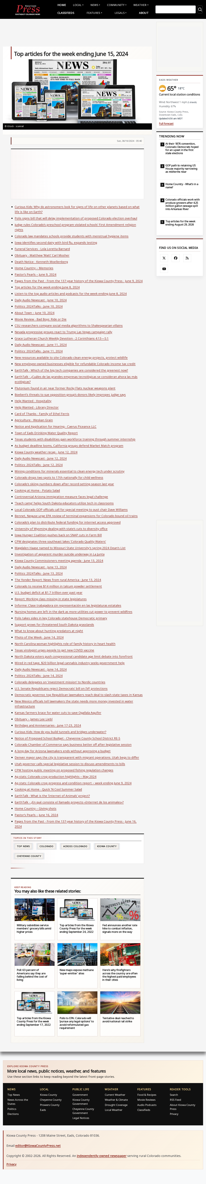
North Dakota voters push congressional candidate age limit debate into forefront (74, 656)
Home (61, 5)
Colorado (46, 846)
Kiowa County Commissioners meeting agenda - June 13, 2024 (59, 561)
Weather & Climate (116, 1100)
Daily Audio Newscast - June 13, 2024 (41, 567)
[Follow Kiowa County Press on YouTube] (164, 269)
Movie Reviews (146, 1100)
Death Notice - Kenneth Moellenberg (41, 262)
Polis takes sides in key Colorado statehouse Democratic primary (61, 618)
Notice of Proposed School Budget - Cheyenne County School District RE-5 (67, 738)
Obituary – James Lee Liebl (33, 719)
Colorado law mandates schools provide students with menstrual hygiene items (71, 236)
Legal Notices (80, 1118)
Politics (11, 1109)
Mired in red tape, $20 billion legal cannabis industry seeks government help (70, 663)
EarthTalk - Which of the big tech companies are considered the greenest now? (71, 370)
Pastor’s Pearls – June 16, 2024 (36, 815)
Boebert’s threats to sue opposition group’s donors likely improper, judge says (70, 394)
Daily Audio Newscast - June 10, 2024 (41, 300)
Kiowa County (107, 846)
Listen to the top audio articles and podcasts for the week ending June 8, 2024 (71, 293)
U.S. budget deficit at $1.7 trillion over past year (48, 592)
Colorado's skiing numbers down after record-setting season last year (64, 484)
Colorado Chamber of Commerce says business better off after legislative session (73, 744)
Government (80, 1095)
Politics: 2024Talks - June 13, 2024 (39, 573)
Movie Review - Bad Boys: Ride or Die (40, 319)
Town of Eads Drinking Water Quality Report (46, 433)
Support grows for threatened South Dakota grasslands (54, 624)
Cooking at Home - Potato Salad (37, 490)
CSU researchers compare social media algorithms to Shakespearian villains (69, 325)
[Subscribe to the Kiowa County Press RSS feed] (187, 258)
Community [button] (115, 5)
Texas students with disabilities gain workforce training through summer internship (75, 439)
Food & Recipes (146, 1095)
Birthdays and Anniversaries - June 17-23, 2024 (48, 725)
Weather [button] (140, 5)
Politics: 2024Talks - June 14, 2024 (39, 675)
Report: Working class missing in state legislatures (51, 599)
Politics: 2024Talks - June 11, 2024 (39, 351)
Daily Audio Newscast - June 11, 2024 (41, 345)
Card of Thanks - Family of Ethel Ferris (42, 414)
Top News (23, 846)
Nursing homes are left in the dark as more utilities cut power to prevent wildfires (73, 612)
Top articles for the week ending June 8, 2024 (47, 287)
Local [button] (77, 5)
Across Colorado (75, 846)
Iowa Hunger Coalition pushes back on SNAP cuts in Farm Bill (58, 535)
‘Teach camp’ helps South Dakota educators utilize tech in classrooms (64, 503)
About (144, 13)
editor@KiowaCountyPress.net (38, 1145)
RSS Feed (175, 1100)
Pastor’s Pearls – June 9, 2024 (35, 274)
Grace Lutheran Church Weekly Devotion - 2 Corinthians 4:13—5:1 (62, 338)
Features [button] (93, 13)
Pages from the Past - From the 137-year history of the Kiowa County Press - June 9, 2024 (79, 281)
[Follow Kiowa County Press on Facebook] (176, 258)
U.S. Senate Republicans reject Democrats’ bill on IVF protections (61, 688)
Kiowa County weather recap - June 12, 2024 (46, 452)
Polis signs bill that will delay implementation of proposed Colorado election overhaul (76, 218)
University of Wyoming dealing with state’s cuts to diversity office (61, 529)
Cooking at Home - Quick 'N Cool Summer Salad (48, 789)
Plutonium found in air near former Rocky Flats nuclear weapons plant (65, 388)
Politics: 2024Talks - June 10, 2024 (39, 306)
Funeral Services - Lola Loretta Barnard (42, 249)
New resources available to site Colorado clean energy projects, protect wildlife (71, 357)
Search (174, 1095)
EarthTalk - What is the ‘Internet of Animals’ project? (52, 796)
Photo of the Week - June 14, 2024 (39, 637)
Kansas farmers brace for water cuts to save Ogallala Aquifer (58, 713)
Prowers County (49, 1105)
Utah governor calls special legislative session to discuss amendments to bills (70, 764)
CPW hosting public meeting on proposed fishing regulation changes (64, 770)
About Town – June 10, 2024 (34, 313)
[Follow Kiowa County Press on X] (164, 258)
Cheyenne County (29, 856)
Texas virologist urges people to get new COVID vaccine (54, 650)
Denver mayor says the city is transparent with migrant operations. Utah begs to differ (77, 757)
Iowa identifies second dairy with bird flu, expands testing (56, 242)
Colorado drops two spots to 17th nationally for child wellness (59, 477)
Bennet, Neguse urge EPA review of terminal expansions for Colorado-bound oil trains (76, 516)
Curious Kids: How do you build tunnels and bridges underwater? (60, 732)
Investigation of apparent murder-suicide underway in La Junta (59, 554)
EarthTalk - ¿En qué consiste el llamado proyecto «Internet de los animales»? (69, 802)
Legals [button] (120, 13)
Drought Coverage (116, 1105)
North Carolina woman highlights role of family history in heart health (65, 644)
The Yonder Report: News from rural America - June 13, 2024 (58, 580)
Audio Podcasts (146, 1105)
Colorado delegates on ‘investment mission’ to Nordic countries (60, 682)
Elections (13, 1114)
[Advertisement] (77, 174)
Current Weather (115, 1095)
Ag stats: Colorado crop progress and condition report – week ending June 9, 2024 (73, 783)
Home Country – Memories (34, 268)
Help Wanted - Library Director (37, 407)
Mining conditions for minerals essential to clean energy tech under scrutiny (69, 471)
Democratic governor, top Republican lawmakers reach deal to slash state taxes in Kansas (79, 695)
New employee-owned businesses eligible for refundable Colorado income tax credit (75, 364)
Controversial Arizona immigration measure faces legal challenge (61, 497)
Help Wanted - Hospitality (33, 401)
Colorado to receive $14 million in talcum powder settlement (58, 586)
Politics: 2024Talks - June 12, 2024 (39, 465)
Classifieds (65, 13)
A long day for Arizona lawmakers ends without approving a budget (63, 751)
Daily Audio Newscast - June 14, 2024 (41, 669)
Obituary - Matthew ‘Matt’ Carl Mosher (42, 255)
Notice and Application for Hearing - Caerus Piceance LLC (55, 426)
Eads (43, 1110)
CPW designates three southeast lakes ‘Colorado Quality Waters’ (60, 541)
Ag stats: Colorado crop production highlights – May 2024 (55, 776)
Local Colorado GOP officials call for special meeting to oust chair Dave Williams (71, 509)
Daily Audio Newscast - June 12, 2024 (41, 458)
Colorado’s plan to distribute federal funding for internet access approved (68, 522)
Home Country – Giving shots (35, 808)
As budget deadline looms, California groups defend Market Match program (69, 446)
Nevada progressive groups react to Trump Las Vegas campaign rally (63, 332)
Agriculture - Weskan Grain (34, 420)
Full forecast (166, 123)
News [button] (94, 5)
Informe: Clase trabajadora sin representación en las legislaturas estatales (68, 605)
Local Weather (113, 1110)
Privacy (174, 1114)
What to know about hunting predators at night (49, 631)
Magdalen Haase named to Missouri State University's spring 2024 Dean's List (70, 548)
